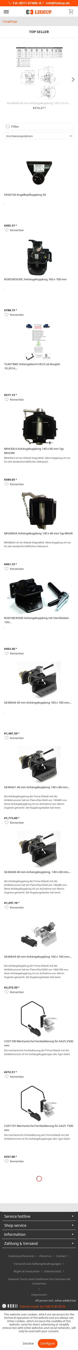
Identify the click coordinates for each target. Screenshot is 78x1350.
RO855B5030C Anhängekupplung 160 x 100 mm (35, 279)
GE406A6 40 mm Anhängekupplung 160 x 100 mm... (38, 702)
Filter (15, 126)
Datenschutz (52, 1271)
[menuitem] (6, 11)
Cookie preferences (21, 1256)
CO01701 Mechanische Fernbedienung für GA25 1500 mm (38, 1128)
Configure (47, 1343)
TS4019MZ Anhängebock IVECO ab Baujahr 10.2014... (32, 366)
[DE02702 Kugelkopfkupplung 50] (39, 172)
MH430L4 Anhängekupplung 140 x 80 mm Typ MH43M (34, 451)
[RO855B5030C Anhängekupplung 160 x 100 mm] (39, 257)
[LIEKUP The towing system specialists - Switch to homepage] (39, 12)
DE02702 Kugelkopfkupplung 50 (25, 194)
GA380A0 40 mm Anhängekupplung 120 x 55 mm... (39, 103)
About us (45, 1256)
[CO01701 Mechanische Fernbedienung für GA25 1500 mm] (39, 1104)
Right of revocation (27, 1271)
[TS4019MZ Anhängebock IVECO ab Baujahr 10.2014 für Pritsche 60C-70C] (39, 342)
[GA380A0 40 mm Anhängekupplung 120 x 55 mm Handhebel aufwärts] (39, 73)
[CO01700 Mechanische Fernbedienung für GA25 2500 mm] (39, 1019)
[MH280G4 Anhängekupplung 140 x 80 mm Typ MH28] (39, 511)
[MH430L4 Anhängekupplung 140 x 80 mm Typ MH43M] (39, 427)
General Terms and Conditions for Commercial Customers (39, 1281)
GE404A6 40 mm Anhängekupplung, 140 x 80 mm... (37, 872)
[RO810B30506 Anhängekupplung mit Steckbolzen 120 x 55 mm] (39, 596)
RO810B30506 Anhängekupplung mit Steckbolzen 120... (36, 620)
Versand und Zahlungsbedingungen (37, 1263)
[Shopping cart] (71, 11)
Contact (61, 1256)
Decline (28, 1343)
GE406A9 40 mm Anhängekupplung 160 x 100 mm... (38, 956)
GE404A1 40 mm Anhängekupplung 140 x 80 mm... (37, 787)
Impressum (39, 1294)
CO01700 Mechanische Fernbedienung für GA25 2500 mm (38, 1043)
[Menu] (6, 11)
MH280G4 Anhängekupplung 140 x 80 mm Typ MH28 (38, 533)
